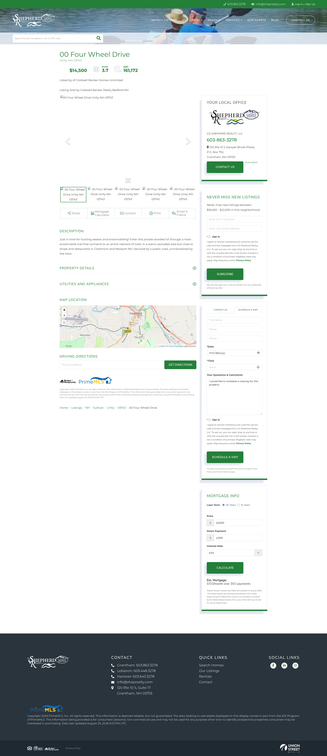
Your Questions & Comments (225, 374)
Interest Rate (215, 546)
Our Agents (251, 162)
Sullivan (98, 408)
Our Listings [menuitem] (192, 19)
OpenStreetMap (175, 346)
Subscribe (225, 274)
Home (64, 408)
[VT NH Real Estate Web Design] (290, 748)
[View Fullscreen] (64, 322)
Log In (298, 4)
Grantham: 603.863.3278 (137, 665)
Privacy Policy (243, 260)
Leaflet (162, 346)
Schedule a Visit (248, 310)
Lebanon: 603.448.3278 (136, 671)
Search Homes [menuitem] (211, 665)
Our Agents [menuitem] (256, 19)
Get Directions (180, 364)
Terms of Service (223, 472)
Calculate (225, 567)
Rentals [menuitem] (214, 19)
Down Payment (216, 531)
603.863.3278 (236, 4)
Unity (110, 408)
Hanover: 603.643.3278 (135, 677)
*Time (210, 360)
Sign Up (310, 4)
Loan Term (213, 504)
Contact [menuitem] (206, 682)
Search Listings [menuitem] (164, 19)
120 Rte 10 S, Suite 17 (134, 690)
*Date (210, 346)
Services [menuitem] (233, 19)
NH (87, 408)
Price (210, 516)
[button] (98, 38)
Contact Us (300, 20)
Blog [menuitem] (275, 19)
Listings (76, 408)
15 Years (245, 504)
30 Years (231, 504)
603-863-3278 (222, 140)
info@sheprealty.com (270, 4)
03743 (122, 408)
